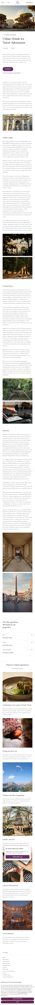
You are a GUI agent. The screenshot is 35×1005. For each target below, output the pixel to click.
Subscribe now (17, 857)
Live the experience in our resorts (12, 73)
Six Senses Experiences (10, 35)
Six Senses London (8, 143)
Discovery (6, 48)
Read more (7, 69)
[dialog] (17, 854)
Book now (28, 2)
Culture (13, 48)
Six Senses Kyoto (12, 299)
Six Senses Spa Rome (25, 494)
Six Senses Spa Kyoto (25, 363)
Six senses (17, 3)
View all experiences (17, 668)
